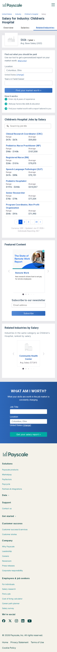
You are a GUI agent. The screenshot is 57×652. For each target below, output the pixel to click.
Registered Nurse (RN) (17, 157)
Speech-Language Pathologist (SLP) (24, 169)
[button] (8, 27)
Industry (18, 14)
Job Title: (14, 407)
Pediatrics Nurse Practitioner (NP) (23, 145)
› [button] (48, 271)
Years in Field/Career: (15, 79)
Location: (9, 66)
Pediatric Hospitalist (16, 181)
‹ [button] (9, 271)
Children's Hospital (31, 14)
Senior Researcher (15, 193)
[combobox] (28, 70)
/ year (30, 40)
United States (7, 14)
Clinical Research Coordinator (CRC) (24, 134)
